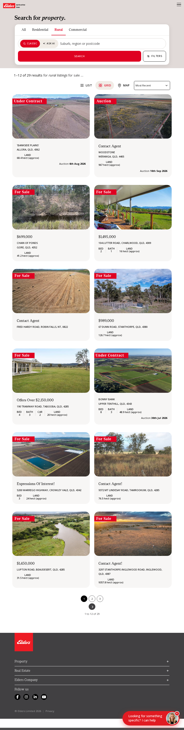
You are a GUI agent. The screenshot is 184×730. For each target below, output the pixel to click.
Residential (40, 29)
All (24, 29)
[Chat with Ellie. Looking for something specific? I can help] (172, 718)
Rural (59, 29)
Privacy (50, 711)
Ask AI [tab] (51, 43)
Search (79, 56)
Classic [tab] (32, 43)
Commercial (78, 29)
